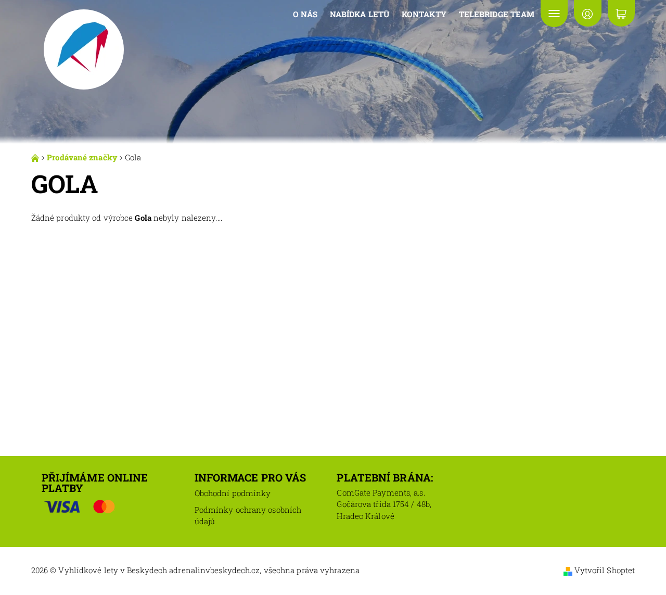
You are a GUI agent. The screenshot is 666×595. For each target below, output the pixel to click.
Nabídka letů (359, 14)
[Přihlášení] (587, 13)
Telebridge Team (497, 14)
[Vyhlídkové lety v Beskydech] (36, 157)
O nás (305, 14)
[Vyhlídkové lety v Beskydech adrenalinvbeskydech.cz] (83, 48)
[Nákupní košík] (621, 13)
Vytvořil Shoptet (604, 570)
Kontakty (424, 14)
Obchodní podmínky (233, 493)
